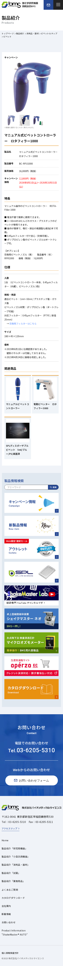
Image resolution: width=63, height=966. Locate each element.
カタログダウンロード (13, 897)
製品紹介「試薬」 (11, 873)
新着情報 (6, 914)
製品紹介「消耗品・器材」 (16, 864)
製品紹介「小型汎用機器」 (16, 856)
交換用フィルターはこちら (23, 323)
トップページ (8, 33)
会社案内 (6, 906)
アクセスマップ (9, 828)
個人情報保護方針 (10, 952)
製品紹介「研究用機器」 (14, 848)
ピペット (7, 36)
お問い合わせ (9, 922)
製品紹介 (20, 33)
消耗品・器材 (32, 33)
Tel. (31, 750)
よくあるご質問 (10, 889)
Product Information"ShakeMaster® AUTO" (15, 932)
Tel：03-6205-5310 (14, 822)
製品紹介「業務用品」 (13, 881)
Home (5, 840)
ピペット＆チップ (49, 33)
